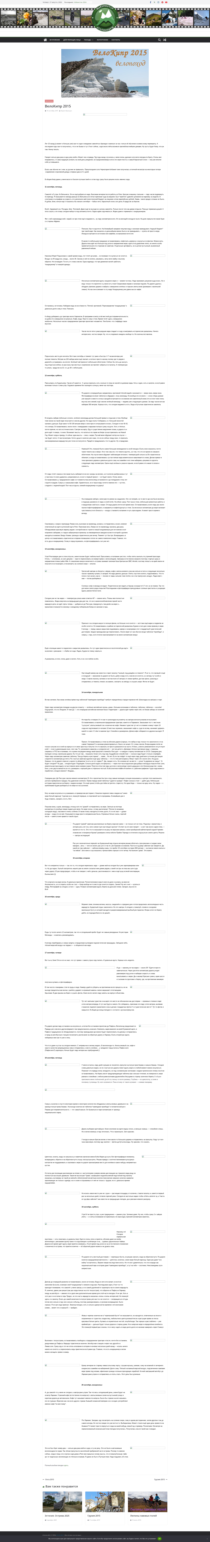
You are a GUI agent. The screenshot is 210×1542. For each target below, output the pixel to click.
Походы (87, 40)
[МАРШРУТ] (45, 39)
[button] (92, 39)
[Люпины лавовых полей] (147, 1493)
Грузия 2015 (159, 1479)
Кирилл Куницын (66, 111)
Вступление (55, 40)
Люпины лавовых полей (143, 1515)
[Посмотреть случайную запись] (164, 39)
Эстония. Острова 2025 (57, 1515)
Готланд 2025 (79, 2)
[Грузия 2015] (105, 1493)
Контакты (116, 40)
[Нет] (207, 1539)
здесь (66, 1465)
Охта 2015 (49, 1479)
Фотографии (102, 40)
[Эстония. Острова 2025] (62, 1493)
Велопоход (49, 101)
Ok (160, 1538)
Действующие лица (72, 40)
